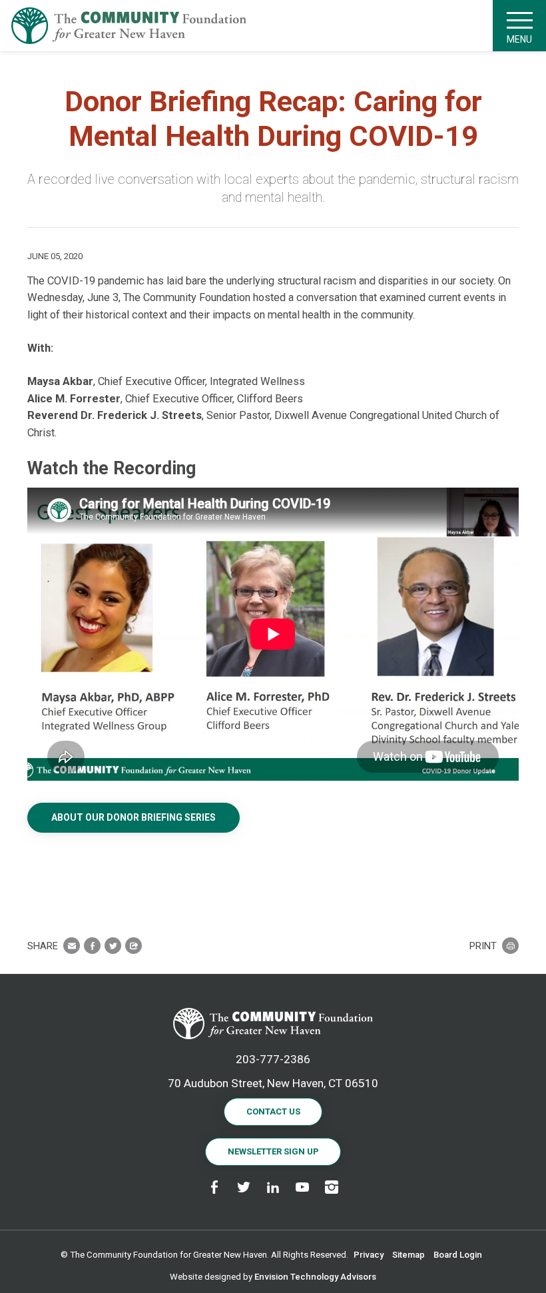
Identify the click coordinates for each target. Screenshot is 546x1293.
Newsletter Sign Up (273, 1151)
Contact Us (273, 1111)
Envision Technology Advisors (315, 1277)
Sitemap (408, 1255)
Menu (519, 39)
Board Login (457, 1255)
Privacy (369, 1255)
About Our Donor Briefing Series (133, 817)
